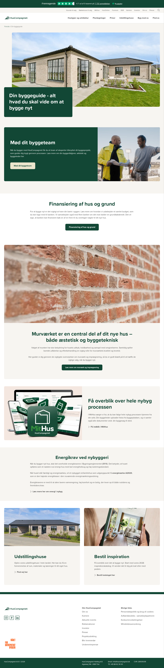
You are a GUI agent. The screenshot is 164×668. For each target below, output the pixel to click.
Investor (137, 10)
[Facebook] (12, 618)
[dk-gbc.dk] (10, 643)
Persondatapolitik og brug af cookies (137, 611)
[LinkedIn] (17, 618)
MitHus (97, 10)
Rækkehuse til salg (85, 10)
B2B (122, 10)
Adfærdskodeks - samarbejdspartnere (137, 615)
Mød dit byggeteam (23, 165)
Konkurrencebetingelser (131, 619)
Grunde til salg (71, 10)
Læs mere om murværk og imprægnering (82, 367)
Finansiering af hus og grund (82, 227)
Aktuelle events (89, 619)
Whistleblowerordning (131, 624)
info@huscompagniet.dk (121, 661)
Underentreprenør (90, 644)
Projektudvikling (89, 636)
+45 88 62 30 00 (117, 664)
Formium (115, 10)
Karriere (129, 10)
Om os (144, 10)
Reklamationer (88, 624)
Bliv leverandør (88, 640)
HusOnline (106, 10)
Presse (152, 10)
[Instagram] (6, 618)
